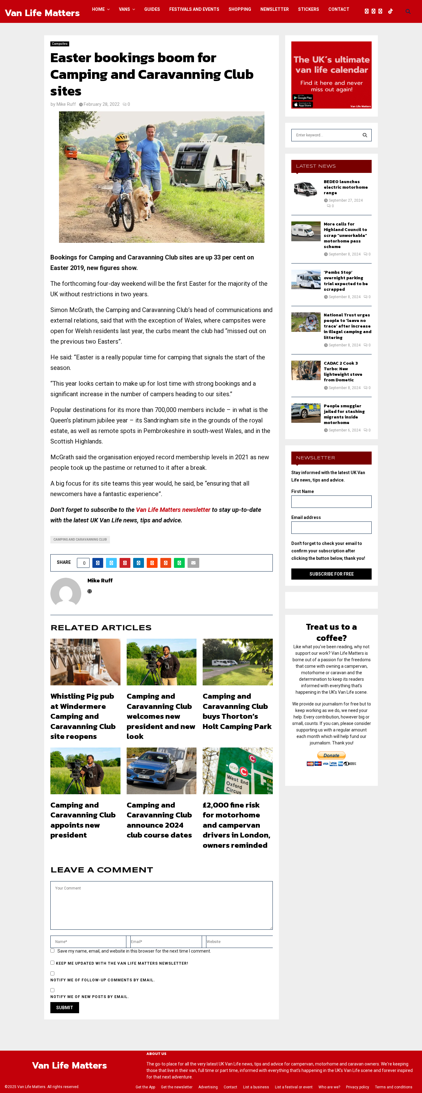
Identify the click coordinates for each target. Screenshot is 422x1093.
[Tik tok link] (392, 11)
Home (98, 9)
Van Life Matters (42, 13)
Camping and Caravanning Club (80, 539)
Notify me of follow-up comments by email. (102, 980)
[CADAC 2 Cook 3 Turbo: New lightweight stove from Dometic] (306, 370)
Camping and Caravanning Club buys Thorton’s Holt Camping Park (237, 711)
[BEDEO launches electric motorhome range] (306, 189)
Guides (152, 9)
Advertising (208, 1087)
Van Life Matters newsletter (173, 509)
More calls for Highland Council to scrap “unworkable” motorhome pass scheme (345, 235)
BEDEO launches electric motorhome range (346, 187)
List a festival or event (294, 1087)
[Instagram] (381, 11)
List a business (256, 1087)
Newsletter (274, 9)
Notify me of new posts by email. (89, 997)
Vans (124, 9)
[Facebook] (368, 11)
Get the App (145, 1087)
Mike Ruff (66, 104)
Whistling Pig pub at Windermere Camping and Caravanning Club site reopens (83, 716)
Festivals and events (194, 9)
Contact (338, 9)
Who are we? (329, 1087)
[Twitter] (375, 11)
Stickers (308, 9)
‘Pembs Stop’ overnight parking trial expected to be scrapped (346, 281)
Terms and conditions (393, 1087)
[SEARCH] (365, 135)
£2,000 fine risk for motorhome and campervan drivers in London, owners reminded (236, 825)
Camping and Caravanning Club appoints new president (83, 820)
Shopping (240, 9)
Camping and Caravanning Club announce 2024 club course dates (159, 820)
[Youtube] (386, 11)
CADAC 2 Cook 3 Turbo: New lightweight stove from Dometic (343, 372)
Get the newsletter (176, 1087)
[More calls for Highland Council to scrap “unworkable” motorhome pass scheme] (306, 231)
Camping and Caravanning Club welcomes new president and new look (161, 716)
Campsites (60, 43)
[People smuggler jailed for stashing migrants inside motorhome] (306, 413)
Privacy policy (357, 1087)
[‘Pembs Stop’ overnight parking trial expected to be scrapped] (306, 279)
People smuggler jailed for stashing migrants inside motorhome (344, 414)
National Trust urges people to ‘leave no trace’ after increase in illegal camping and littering (347, 326)
